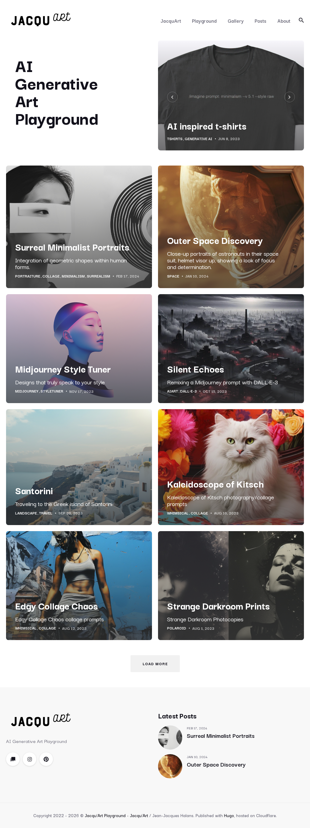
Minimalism (73, 280)
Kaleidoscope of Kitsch (215, 488)
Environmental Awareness (220, 125)
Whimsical (178, 517)
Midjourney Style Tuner (63, 373)
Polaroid (176, 632)
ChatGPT (197, 138)
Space (173, 280)
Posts (260, 20)
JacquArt (170, 20)
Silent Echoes (195, 373)
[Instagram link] (29, 763)
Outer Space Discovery (215, 244)
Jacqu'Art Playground (105, 819)
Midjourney (26, 395)
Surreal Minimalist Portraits (72, 251)
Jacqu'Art (139, 819)
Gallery (236, 20)
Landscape (26, 517)
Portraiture (27, 280)
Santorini (34, 494)
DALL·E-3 (188, 395)
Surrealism (98, 280)
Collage (51, 280)
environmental (223, 138)
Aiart (172, 395)
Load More (155, 668)
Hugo (229, 819)
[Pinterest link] (46, 763)
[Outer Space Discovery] (170, 770)
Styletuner (52, 395)
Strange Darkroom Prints (218, 610)
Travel (45, 517)
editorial (177, 138)
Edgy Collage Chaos (56, 610)
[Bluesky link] (13, 763)
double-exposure (257, 138)
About (283, 20)
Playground (204, 20)
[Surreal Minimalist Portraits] (170, 742)
